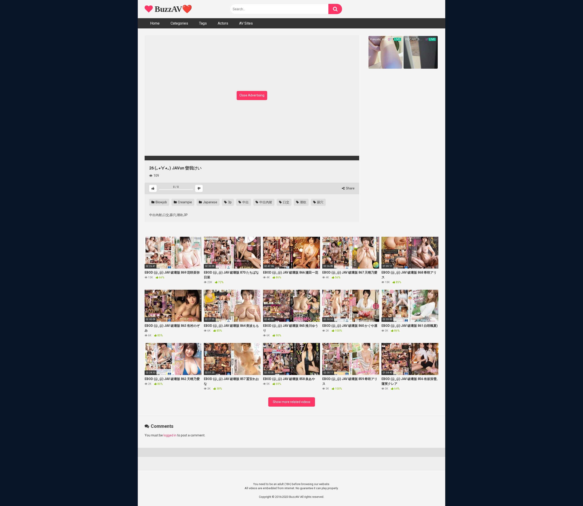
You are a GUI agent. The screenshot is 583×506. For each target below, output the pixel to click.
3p (229, 202)
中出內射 (265, 202)
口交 (285, 202)
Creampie (184, 202)
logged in (170, 435)
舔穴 (319, 202)
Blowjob (161, 202)
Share (350, 188)
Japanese (209, 202)
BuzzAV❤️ (172, 9)
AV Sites (246, 23)
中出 (245, 202)
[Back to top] (568, 492)
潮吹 (302, 202)
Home (155, 23)
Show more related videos (291, 402)
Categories (179, 23)
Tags (203, 23)
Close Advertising (251, 95)
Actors (223, 23)
